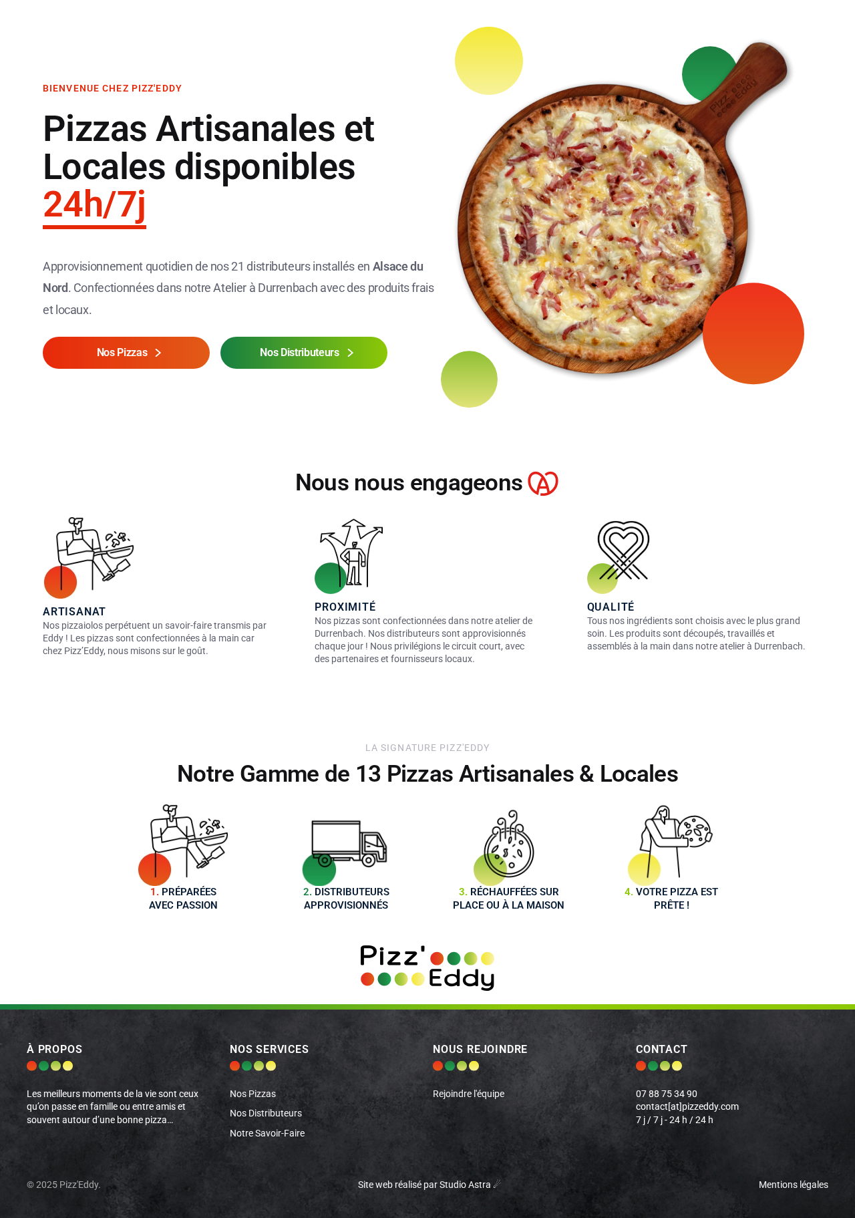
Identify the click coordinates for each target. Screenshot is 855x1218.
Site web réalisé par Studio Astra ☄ (430, 1185)
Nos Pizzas (253, 1094)
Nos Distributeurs (266, 1113)
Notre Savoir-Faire (267, 1133)
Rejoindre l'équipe (468, 1094)
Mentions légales (793, 1185)
